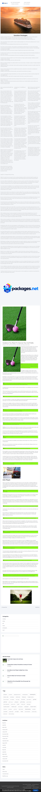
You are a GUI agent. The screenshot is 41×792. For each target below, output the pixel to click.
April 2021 (4, 725)
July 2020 (4, 745)
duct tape (12, 697)
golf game (16, 701)
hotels (4, 625)
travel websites (27, 711)
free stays (17, 699)
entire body (18, 697)
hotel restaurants (6, 704)
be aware (10, 694)
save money (21, 709)
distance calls (5, 697)
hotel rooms (13, 704)
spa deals (33, 709)
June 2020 (4, 747)
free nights (12, 699)
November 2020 (5, 736)
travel (3, 630)
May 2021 (4, 722)
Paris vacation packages (27, 784)
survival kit (5, 711)
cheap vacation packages (27, 787)
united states (34, 711)
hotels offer (23, 704)
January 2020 (5, 758)
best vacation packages (15, 2)
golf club (5, 701)
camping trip (32, 694)
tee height (17, 711)
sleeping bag (27, 709)
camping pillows (25, 694)
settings (29, 790)
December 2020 (5, 734)
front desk (23, 699)
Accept (35, 790)
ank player (19, 344)
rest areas (10, 709)
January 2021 (5, 731)
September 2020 (5, 740)
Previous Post (4, 607)
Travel (22, 711)
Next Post (38, 607)
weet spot (5, 713)
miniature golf (13, 706)
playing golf (26, 706)
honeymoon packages (31, 785)
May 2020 (4, 749)
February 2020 (5, 756)
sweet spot (11, 711)
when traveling (11, 713)
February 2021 (5, 729)
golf (9, 344)
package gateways (35, 784)
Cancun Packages (36, 787)
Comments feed (5, 773)
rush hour (15, 709)
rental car (5, 709)
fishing (4, 621)
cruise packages (27, 2)
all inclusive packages (27, 788)
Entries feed (5, 771)
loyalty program (6, 706)
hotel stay (28, 704)
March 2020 (5, 754)
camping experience (17, 694)
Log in (4, 769)
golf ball (34, 699)
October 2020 (5, 738)
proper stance (27, 344)
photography (5, 627)
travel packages (35, 788)
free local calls (6, 699)
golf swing (22, 344)
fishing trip (24, 697)
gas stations (29, 699)
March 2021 (4, 727)
